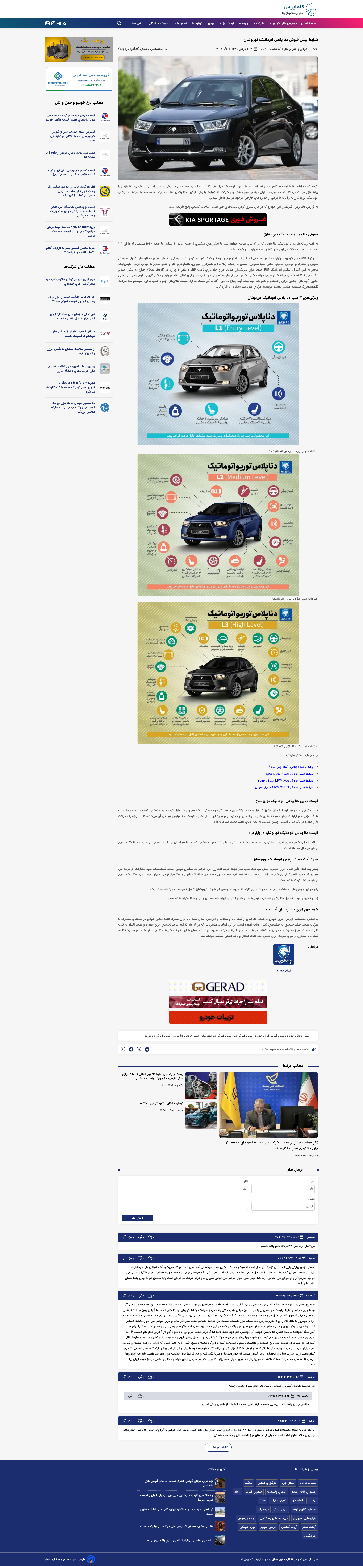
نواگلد (248, 1483)
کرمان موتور (268, 1527)
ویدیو (210, 23)
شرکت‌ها (258, 23)
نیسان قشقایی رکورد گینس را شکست (160, 1103)
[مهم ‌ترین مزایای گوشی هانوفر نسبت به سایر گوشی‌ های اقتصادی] (220, 1483)
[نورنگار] (105, 407)
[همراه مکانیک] (105, 117)
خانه (315, 49)
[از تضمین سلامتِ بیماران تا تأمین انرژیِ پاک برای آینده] (220, 1540)
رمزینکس (310, 1535)
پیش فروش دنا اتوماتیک (215, 1035)
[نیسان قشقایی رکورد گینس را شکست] (201, 1115)
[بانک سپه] (105, 351)
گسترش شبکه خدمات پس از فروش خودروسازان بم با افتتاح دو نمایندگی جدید (72, 136)
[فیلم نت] (105, 334)
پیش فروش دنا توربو (157, 1035)
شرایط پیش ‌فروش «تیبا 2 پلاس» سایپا (289, 773)
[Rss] (64, 23)
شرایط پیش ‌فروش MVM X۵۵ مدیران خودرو (285, 780)
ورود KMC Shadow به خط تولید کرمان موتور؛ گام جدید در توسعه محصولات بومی (71, 231)
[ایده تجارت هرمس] (105, 211)
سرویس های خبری (285, 23)
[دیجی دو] (105, 281)
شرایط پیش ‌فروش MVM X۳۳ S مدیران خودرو (283, 787)
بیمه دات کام (308, 1483)
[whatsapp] (123, 1049)
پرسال (312, 1500)
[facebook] (131, 1049)
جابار (262, 1500)
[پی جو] (105, 368)
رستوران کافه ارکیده (304, 1491)
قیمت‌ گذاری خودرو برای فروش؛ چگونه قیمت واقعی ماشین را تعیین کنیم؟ (71, 172)
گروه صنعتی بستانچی (273, 1518)
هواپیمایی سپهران (304, 1518)
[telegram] (147, 1049)
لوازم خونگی (247, 1527)
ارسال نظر (137, 1218)
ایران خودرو (284, 970)
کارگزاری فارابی (267, 1483)
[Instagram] (53, 23)
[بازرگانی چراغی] (105, 299)
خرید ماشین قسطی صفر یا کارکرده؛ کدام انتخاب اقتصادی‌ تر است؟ (70, 250)
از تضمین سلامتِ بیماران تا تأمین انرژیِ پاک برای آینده (71, 351)
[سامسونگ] (105, 387)
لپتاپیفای (297, 1500)
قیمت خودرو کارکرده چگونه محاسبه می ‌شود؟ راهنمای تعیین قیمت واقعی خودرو (70, 117)
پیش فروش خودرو (298, 1035)
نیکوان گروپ (254, 1491)
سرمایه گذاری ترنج (304, 1509)
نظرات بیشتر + (218, 1447)
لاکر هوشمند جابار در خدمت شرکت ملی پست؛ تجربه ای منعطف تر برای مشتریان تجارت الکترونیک (71, 191)
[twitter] (139, 1049)
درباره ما (197, 23)
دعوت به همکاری (158, 23)
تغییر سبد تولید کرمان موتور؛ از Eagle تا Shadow (70, 154)
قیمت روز (228, 23)
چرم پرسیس (246, 1518)
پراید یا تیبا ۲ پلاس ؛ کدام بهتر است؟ (291, 767)
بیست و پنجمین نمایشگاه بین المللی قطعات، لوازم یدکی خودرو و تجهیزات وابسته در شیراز (152, 1076)
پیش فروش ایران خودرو (269, 1035)
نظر (246, 1181)
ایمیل (311, 1199)
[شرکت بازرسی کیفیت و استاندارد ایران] (105, 316)
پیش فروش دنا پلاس (185, 1035)
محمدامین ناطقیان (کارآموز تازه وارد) (140, 49)
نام (313, 1181)
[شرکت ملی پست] (105, 191)
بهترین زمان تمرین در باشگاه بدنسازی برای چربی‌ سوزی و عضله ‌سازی (71, 368)
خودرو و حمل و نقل (296, 49)
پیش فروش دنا (242, 1035)
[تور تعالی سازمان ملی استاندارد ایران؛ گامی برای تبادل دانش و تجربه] (220, 1511)
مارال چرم (287, 1483)
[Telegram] (59, 23)
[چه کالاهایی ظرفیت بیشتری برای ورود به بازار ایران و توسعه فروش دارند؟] (220, 1497)
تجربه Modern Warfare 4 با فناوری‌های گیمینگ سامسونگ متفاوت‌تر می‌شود (70, 387)
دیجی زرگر (280, 1509)
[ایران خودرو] (283, 954)
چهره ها (243, 23)
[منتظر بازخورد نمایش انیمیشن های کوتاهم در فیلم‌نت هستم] (220, 1526)
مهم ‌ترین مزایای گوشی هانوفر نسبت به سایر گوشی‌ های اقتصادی (70, 281)
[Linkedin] (47, 23)
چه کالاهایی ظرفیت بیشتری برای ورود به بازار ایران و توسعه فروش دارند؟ (71, 298)
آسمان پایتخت (276, 1491)
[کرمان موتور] (105, 136)
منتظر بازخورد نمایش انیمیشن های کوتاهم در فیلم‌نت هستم (73, 333)
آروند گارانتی (289, 1527)
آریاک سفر (309, 1527)
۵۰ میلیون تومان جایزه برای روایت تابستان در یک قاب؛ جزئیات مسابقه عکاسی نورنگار (73, 407)
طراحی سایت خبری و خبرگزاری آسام (65, 1559)
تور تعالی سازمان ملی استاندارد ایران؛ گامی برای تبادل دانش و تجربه (72, 316)
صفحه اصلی (308, 23)
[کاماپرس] (299, 9)
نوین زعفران (278, 1500)
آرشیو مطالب (135, 23)
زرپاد (237, 1491)
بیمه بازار (263, 1509)
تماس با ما (181, 23)
